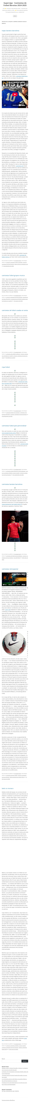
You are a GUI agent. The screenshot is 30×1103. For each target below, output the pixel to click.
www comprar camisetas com (21, 264)
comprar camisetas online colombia (14, 262)
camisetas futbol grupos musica (13, 275)
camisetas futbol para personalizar (14, 426)
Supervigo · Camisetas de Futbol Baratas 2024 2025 (15, 4)
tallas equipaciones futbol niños (17, 777)
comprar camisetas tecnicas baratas (14, 297)
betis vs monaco (7, 788)
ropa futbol (6, 367)
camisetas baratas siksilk (11, 775)
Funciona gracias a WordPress (8, 1100)
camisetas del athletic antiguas (13, 354)
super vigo (7, 609)
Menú (15, 16)
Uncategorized (17, 260)
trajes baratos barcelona (10, 31)
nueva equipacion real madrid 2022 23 (12, 504)
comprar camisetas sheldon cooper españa (16, 1045)
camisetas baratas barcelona (12, 484)
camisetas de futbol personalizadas (14, 556)
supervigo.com (19, 166)
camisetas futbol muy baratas (13, 412)
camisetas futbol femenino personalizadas (15, 471)
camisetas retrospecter (10, 569)
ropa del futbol (16, 557)
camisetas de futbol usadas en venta (15, 310)
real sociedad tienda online (9, 433)
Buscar (3, 1058)
